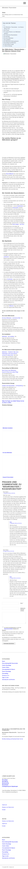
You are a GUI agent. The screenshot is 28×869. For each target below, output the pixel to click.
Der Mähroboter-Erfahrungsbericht (11, 41)
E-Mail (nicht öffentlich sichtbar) (22, 609)
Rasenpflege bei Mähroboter (10, 42)
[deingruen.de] (11, 3)
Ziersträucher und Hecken (8, 679)
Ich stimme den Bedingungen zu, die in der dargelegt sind (12, 628)
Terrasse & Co (5, 675)
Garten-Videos (5, 667)
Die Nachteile (7, 36)
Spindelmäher (20, 206)
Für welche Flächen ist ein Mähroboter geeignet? (12, 32)
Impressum (4, 804)
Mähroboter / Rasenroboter (9, 7)
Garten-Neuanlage (6, 665)
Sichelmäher (9, 279)
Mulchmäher (15, 207)
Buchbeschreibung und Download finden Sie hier (12, 738)
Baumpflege (5, 779)
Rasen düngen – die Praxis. (18, 224)
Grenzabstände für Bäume (8, 669)
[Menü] (24, 3)
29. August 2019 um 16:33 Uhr (15, 578)
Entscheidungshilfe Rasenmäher (10, 663)
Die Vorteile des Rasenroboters (10, 35)
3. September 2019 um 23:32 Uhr (16, 523)
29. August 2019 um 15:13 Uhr (8, 551)
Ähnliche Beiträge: (8, 45)
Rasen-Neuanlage (6, 671)
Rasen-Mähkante (9, 173)
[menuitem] (24, 3)
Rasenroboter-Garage (9, 44)
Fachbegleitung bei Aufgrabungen (10, 786)
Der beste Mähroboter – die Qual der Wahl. (11, 318)
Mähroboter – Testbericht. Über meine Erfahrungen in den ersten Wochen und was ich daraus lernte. (10, 353)
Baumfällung (5, 781)
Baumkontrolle (5, 783)
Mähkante (11, 305)
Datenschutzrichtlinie (8, 628)
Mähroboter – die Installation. (8, 336)
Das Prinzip (6, 30)
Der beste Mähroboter (8, 38)
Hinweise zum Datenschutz (8, 807)
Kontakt (3, 809)
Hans (11, 522)
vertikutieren (6, 256)
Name (21, 603)
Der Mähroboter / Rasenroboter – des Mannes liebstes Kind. (14, 28)
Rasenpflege (5, 673)
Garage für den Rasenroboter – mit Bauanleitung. (13, 385)
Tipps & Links (5, 677)
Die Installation (7, 39)
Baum (3, 661)
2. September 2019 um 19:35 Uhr (9, 493)
